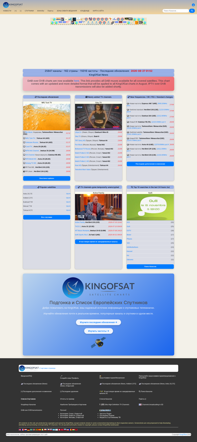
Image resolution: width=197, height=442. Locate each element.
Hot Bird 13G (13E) (42, 167)
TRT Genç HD (80, 140)
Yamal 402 (101, 145)
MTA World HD (31, 159)
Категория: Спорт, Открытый (71, 414)
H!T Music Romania (82, 231)
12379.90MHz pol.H (161, 145)
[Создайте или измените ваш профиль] (193, 5)
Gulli (128, 226)
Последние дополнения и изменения (150, 164)
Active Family (80, 222)
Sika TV (78, 136)
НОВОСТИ (7, 11)
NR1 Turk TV (30, 138)
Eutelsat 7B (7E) (144, 122)
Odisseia (130, 260)
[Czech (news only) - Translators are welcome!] (48, 430)
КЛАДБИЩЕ (84, 11)
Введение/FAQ (26, 376)
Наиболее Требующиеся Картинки (73, 405)
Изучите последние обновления (97, 322)
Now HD (78, 165)
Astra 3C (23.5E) (88, 226)
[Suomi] (56, 430)
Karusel (129, 251)
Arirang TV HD (30, 163)
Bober (129, 235)
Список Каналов (106, 399)
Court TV (29, 147)
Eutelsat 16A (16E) (149, 116)
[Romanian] (70, 430)
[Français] (23, 430)
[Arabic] (59, 430)
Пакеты (50, 11)
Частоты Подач (105, 414)
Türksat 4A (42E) (43, 138)
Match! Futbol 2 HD (82, 153)
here (76, 80)
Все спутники (46, 217)
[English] (20, 430)
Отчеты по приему (67, 399)
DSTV (129, 231)
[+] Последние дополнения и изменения (36, 391)
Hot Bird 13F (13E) (149, 149)
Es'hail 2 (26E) (94, 235)
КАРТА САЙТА (98, 11)
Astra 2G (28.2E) (40, 147)
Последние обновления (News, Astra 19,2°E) (158, 384)
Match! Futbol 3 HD (82, 157)
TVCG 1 (78, 226)
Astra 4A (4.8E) (147, 145)
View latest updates (46, 178)
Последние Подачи (107, 415)
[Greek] (54, 430)
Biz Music (29, 132)
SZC (128, 243)
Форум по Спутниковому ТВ (110, 417)
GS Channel (30, 155)
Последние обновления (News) (35, 384)
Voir (67, 194)
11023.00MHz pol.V (158, 122)
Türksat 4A (103, 140)
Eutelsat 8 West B (101, 132)
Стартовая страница (47, 368)
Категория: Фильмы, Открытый (72, 417)
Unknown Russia (32, 142)
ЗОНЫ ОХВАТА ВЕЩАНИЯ (67, 11)
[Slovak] (51, 430)
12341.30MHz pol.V (134, 134)
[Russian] (65, 430)
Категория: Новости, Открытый (72, 415)
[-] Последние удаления (69, 391)
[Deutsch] (28, 430)
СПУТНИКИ (29, 11)
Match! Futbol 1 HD (82, 161)
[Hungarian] (73, 430)
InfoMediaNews (132, 247)
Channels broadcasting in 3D (152, 405)
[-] (20, 11)
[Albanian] (76, 430)
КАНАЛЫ (40, 11)
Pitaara (129, 239)
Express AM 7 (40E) (149, 103)
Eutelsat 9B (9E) (54, 155)
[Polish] (45, 430)
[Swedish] (31, 430)
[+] (15, 11)
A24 (128, 222)
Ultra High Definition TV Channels (116, 405)
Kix (128, 255)
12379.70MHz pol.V (134, 140)
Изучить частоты (97, 331)
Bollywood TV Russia (83, 149)
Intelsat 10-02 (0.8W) (98, 231)
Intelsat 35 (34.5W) (47, 151)
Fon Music (79, 145)
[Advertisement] (98, 45)
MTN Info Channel (32, 151)
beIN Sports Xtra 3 (81, 235)
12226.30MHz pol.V (134, 128)
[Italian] (42, 430)
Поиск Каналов (150, 266)
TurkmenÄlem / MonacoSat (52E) (154, 126)
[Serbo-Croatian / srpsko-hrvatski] (68, 430)
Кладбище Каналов (28, 405)
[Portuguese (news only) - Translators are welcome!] (37, 430)
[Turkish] (62, 430)
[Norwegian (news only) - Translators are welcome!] (34, 430)
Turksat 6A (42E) (46, 142)
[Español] (39, 430)
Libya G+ (78, 132)
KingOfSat (183, 434)
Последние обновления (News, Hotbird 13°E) (119, 384)
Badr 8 (96, 136)
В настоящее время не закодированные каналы (98, 242)
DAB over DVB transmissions (31, 410)
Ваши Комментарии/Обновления (112, 378)
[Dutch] (25, 430)
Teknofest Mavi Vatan (82, 169)
